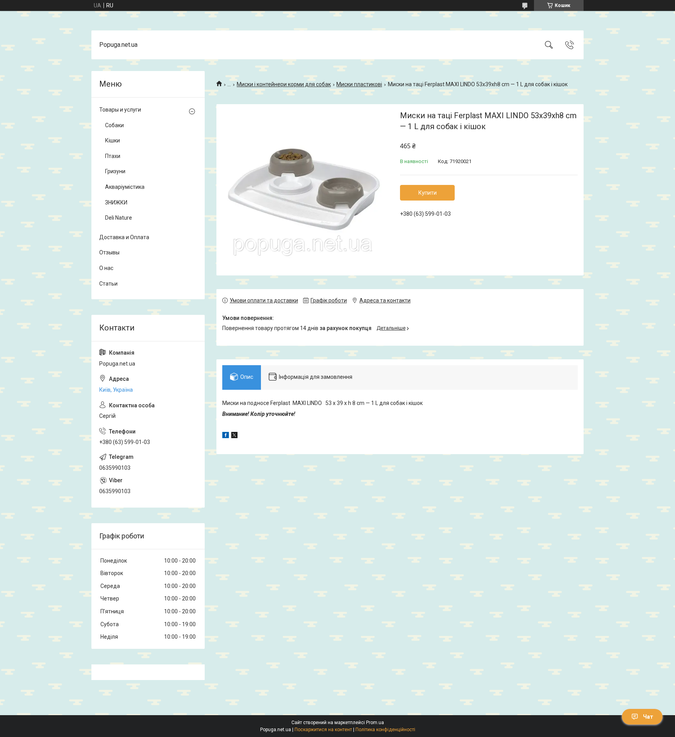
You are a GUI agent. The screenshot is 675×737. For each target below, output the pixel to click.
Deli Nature (118, 218)
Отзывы (109, 252)
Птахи (112, 156)
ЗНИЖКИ (116, 202)
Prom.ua (375, 722)
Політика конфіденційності (385, 729)
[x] (234, 436)
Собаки (114, 125)
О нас (106, 268)
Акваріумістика (125, 187)
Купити (427, 193)
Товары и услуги (120, 110)
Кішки (112, 140)
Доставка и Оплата (124, 237)
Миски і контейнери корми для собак (284, 84)
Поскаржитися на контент (323, 729)
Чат (648, 717)
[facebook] (225, 436)
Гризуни (115, 171)
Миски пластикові (359, 84)
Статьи (108, 284)
